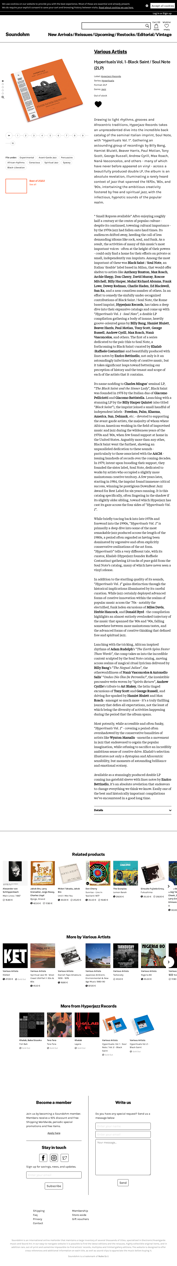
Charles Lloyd (37, 895)
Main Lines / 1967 (11, 895)
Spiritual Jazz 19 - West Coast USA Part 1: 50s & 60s (42, 978)
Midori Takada (65, 888)
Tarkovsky (118, 975)
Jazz (103, 89)
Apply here (54, 1133)
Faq (35, 1215)
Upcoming (104, 34)
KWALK (6, 975)
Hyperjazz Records (111, 76)
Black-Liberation (16, 167)
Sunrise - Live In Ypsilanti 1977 (94, 894)
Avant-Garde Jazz (48, 157)
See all (32, 184)
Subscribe (54, 1186)
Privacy (37, 1219)
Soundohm (17, 34)
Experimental (27, 157)
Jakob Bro (35, 888)
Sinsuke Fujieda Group (153, 888)
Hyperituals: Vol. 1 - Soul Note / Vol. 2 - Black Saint (114, 1047)
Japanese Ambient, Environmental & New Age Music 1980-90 (97, 978)
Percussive (67, 157)
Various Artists (110, 51)
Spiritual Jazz (51, 162)
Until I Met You (65, 895)
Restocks (126, 34)
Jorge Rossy (48, 892)
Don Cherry (91, 888)
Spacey (66, 162)
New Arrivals (60, 34)
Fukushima (146, 892)
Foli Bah (23, 1044)
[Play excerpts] (9, 135)
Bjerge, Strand (37, 899)
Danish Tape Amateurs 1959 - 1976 (69, 977)
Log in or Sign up (162, 13)
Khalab (23, 1040)
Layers (78, 1044)
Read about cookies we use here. (116, 7)
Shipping (39, 1210)
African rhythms (16, 162)
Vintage (163, 34)
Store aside (79, 1215)
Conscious (34, 162)
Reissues (83, 34)
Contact (38, 1223)
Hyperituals (108, 80)
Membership (80, 1210)
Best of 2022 (37, 180)
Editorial (145, 34)
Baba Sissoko (35, 1040)
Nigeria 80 (146, 975)
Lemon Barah (120, 892)
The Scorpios (120, 888)
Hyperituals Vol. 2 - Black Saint (139, 1046)
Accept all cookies (163, 5)
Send (123, 1183)
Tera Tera (51, 1040)
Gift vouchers (80, 1219)
